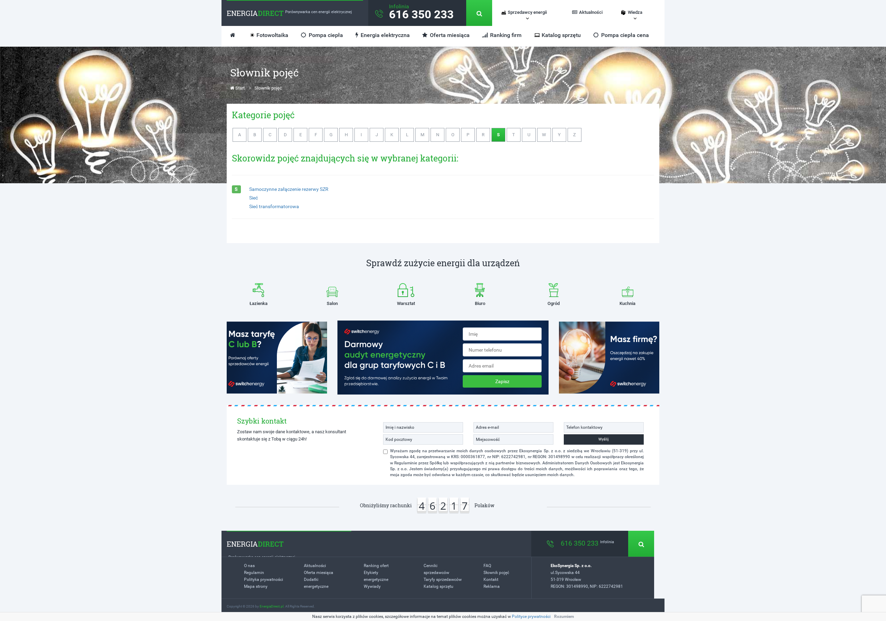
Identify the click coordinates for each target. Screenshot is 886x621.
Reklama (491, 586)
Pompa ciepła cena (624, 35)
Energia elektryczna (384, 35)
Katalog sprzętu (561, 35)
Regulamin (254, 572)
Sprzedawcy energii (527, 12)
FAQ (487, 565)
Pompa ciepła (325, 35)
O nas (249, 565)
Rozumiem (564, 616)
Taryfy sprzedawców (443, 579)
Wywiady (372, 586)
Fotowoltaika (272, 35)
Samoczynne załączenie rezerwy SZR (288, 189)
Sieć (253, 198)
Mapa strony (256, 586)
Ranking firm (505, 35)
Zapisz (502, 381)
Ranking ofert (376, 565)
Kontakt (490, 579)
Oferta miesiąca (449, 35)
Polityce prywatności (531, 616)
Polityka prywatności (263, 579)
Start (239, 88)
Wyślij (603, 439)
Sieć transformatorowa (274, 206)
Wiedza (635, 12)
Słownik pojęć (496, 572)
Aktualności (591, 12)
